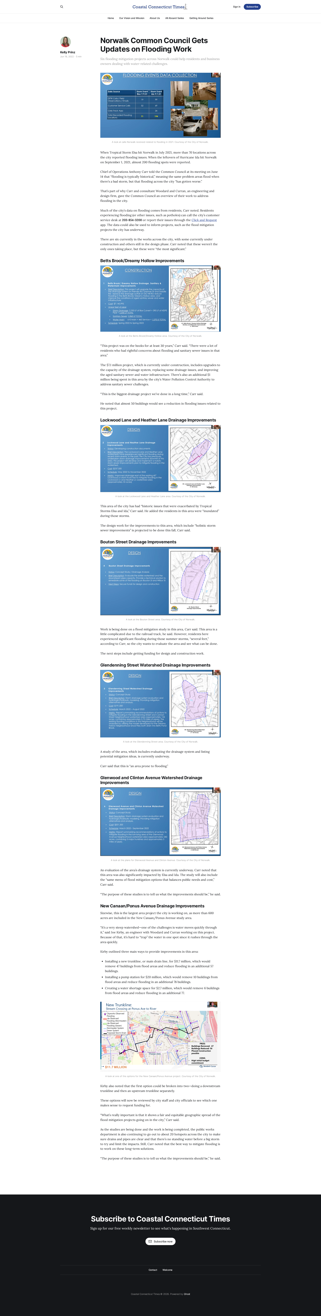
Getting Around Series (201, 18)
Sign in (236, 6)
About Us (155, 18)
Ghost (187, 1294)
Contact (153, 1269)
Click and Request (204, 220)
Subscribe (252, 6)
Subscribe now (163, 1241)
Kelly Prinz (67, 52)
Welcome (167, 1269)
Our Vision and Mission (131, 18)
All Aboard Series (174, 18)
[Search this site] (61, 6)
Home (111, 18)
